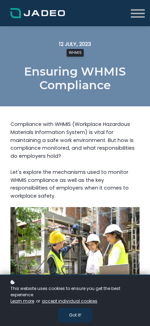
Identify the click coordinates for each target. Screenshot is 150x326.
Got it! (75, 315)
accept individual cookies (69, 301)
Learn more (22, 301)
